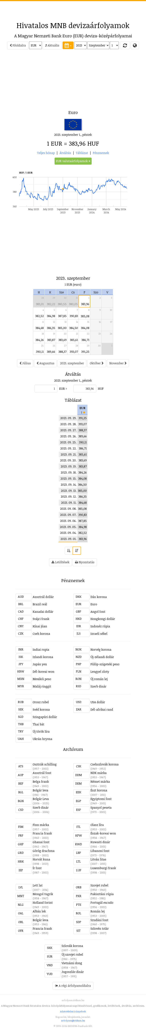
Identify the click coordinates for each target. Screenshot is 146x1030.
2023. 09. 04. (68, 533)
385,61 (74, 340)
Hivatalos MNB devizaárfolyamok (73, 25)
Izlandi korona (43, 657)
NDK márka (98, 773)
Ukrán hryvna (42, 739)
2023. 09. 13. (68, 491)
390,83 (74, 316)
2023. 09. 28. (68, 424)
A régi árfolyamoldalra (74, 986)
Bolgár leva (40, 790)
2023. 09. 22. (68, 448)
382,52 (39, 316)
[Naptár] (68, 45)
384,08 (85, 328)
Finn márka (41, 825)
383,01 (40, 304)
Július (26, 363)
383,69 (63, 340)
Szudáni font (99, 920)
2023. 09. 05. (68, 527)
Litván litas (98, 859)
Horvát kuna (41, 859)
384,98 (51, 316)
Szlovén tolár (99, 928)
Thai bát (38, 724)
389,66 (51, 352)
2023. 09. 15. (68, 478)
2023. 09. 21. (68, 454)
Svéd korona (41, 709)
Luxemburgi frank (103, 868)
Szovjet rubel (99, 885)
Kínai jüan (40, 626)
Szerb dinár (98, 686)
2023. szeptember (72, 363)
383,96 (85, 304)
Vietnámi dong (72, 963)
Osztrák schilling (45, 764)
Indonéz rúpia (100, 626)
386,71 (85, 340)
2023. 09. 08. (68, 509)
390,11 (40, 352)
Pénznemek (101, 153)
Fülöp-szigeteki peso (104, 664)
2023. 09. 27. (68, 430)
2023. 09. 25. (68, 442)
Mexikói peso (42, 679)
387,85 (62, 316)
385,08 (85, 316)
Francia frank (42, 833)
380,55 (62, 304)
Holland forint (43, 902)
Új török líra (41, 731)
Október (96, 363)
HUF (101, 389)
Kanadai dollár (43, 612)
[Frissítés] (125, 45)
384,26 (40, 340)
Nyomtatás (86, 562)
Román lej (97, 911)
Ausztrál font (42, 773)
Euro (93, 604)
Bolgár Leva (41, 799)
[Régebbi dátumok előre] (69, 551)
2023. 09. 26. (68, 436)
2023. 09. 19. (68, 466)
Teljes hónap (46, 153)
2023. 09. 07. (68, 515)
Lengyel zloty (99, 671)
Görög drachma (44, 851)
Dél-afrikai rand (101, 709)
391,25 (85, 352)
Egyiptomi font (101, 799)
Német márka (100, 781)
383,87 (51, 340)
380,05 (73, 304)
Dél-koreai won (43, 671)
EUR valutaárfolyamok (72, 161)
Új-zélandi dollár (102, 657)
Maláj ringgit (42, 686)
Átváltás (65, 153)
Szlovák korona (72, 946)
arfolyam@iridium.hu (73, 1020)
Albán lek (39, 911)
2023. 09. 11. (68, 502)
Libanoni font (100, 851)
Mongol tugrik (43, 894)
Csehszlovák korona (104, 764)
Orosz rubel (41, 702)
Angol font (97, 612)
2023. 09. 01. (68, 539)
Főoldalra (19, 45)
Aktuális (53, 45)
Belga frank (41, 781)
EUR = (63, 389)
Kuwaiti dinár (100, 842)
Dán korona (98, 597)
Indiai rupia (41, 649)
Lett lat (38, 885)
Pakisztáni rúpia (102, 894)
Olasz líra (97, 825)
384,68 (40, 328)
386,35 (51, 328)
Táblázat (82, 153)
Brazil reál (40, 604)
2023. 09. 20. (68, 460)
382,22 (51, 304)
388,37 (63, 352)
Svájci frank (41, 619)
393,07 (74, 352)
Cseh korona (41, 634)
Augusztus (46, 363)
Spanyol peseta (101, 807)
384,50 (73, 328)
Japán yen (40, 664)
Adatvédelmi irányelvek (73, 1011)
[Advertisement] (73, 9)
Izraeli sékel (98, 634)
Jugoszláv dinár (73, 972)
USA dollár (97, 702)
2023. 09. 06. (68, 521)
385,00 (62, 328)
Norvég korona (100, 649)
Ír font (37, 868)
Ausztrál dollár (43, 597)
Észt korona (98, 790)
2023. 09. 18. (68, 472)
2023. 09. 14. (68, 484)
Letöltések (61, 562)
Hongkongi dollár (102, 619)
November (117, 363)
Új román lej (99, 679)
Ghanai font (41, 842)
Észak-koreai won (103, 833)
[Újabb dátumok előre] (77, 551)
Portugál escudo (101, 902)
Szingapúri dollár (45, 717)
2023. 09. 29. (68, 418)
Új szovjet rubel (72, 954)
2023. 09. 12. (68, 496)
